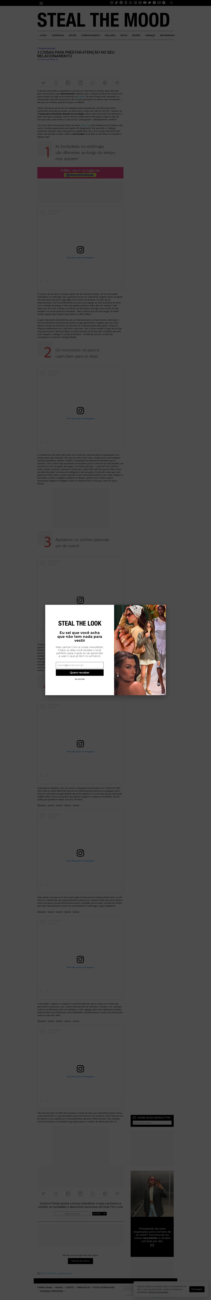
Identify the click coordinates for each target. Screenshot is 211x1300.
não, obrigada (80, 679)
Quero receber (79, 672)
